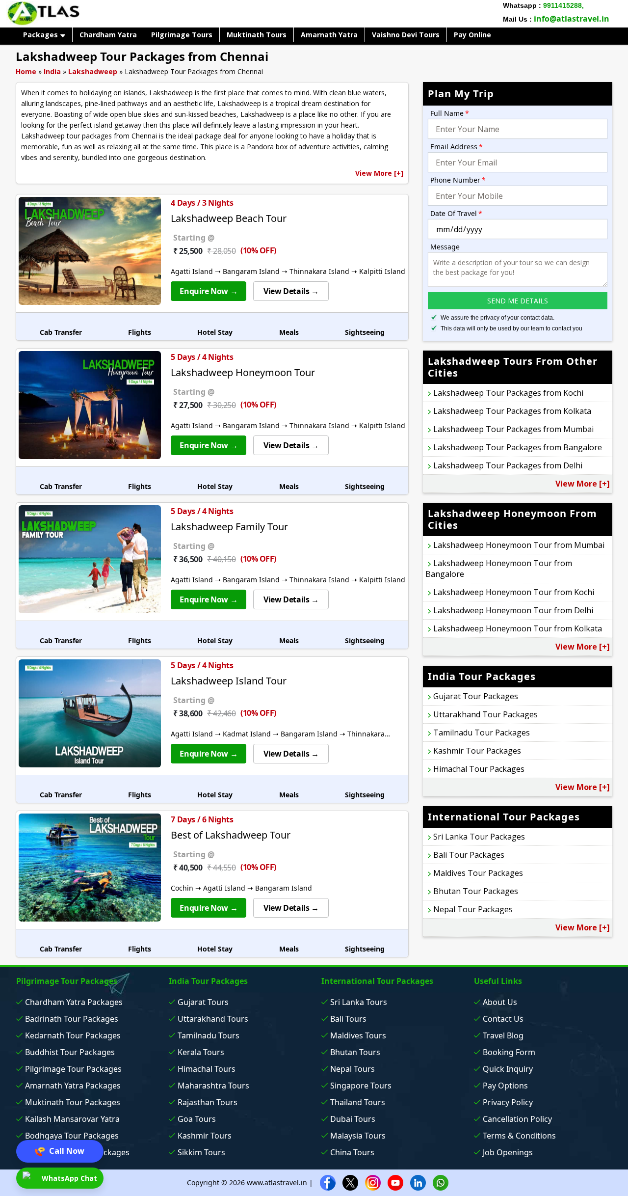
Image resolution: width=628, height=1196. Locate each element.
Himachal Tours (207, 1068)
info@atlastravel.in (571, 18)
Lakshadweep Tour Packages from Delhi (507, 465)
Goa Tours (197, 1119)
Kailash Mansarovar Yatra (72, 1119)
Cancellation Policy (517, 1119)
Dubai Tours (352, 1119)
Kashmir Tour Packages (477, 750)
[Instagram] (373, 1182)
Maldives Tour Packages (478, 873)
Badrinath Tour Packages (71, 1018)
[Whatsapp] (440, 1182)
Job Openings (508, 1152)
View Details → (290, 291)
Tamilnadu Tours (208, 1035)
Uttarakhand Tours (213, 1018)
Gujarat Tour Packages (475, 696)
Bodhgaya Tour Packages (72, 1135)
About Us (500, 1002)
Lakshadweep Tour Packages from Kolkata (512, 411)
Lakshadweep (92, 71)
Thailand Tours (357, 1102)
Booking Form (509, 1052)
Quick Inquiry (508, 1068)
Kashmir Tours (205, 1135)
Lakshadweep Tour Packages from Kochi (508, 392)
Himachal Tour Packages (478, 768)
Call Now (65, 1150)
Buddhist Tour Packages (70, 1052)
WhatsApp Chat (68, 1178)
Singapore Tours (361, 1085)
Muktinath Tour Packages (72, 1102)
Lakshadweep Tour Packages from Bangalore (517, 447)
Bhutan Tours (355, 1052)
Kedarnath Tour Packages (73, 1035)
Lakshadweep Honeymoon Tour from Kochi (513, 592)
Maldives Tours (358, 1035)
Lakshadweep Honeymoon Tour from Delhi (513, 610)
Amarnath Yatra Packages (73, 1085)
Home (26, 71)
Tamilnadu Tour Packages (481, 732)
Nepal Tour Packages (473, 909)
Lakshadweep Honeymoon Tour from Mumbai (518, 545)
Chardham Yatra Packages (74, 1002)
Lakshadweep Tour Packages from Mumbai (513, 429)
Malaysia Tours (358, 1135)
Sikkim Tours (201, 1152)
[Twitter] (350, 1182)
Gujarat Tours (203, 1002)
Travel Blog (503, 1035)
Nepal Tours (352, 1068)
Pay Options (505, 1085)
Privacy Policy (508, 1102)
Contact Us (503, 1018)
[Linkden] (418, 1182)
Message (445, 246)
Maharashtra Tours (213, 1085)
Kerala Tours (201, 1052)
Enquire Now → (208, 291)
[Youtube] (395, 1182)
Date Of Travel (456, 213)
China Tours (352, 1152)
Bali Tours (348, 1018)
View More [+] (379, 173)
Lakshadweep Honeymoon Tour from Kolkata (517, 628)
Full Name (449, 113)
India (52, 71)
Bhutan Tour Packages (475, 891)
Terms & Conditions (519, 1135)
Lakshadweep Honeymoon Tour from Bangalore (498, 568)
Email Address (456, 146)
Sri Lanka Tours (358, 1002)
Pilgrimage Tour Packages (73, 1068)
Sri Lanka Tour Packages (479, 836)
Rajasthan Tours (207, 1102)
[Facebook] (328, 1182)
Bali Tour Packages (468, 854)
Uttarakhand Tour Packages (485, 714)
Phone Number (458, 180)
